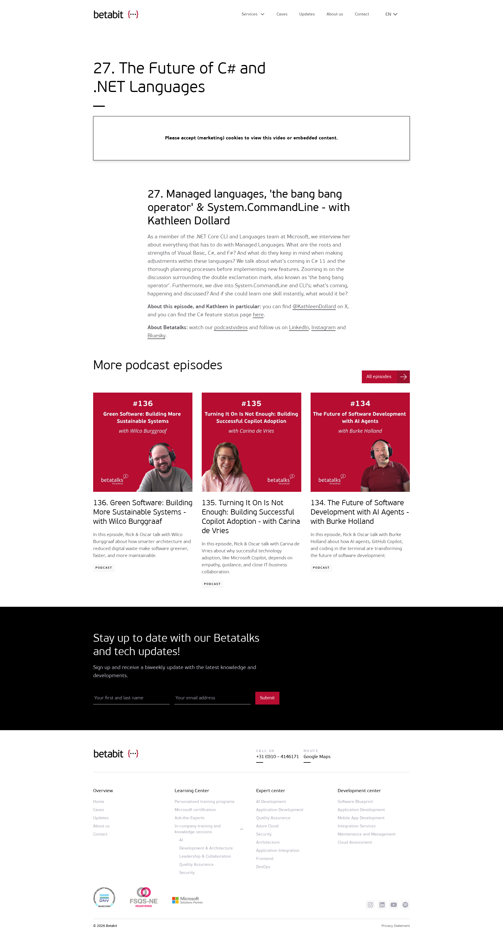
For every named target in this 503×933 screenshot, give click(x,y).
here (258, 315)
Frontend (264, 859)
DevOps (263, 867)
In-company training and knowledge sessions (198, 829)
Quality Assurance (196, 865)
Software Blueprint (355, 802)
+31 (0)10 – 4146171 (277, 757)
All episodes (378, 377)
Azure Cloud (267, 826)
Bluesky (156, 336)
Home (98, 802)
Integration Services (357, 826)
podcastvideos (231, 328)
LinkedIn (299, 328)
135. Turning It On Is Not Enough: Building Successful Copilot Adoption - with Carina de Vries (251, 517)
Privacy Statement (396, 926)
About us (335, 14)
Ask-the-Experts (190, 818)
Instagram (323, 328)
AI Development (271, 802)
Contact (362, 14)
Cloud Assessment (355, 842)
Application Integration (278, 851)
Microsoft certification (195, 810)
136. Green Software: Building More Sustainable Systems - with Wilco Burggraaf (142, 512)
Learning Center (192, 791)
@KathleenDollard (314, 307)
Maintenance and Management (367, 834)
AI (181, 840)
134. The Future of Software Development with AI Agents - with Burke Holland (360, 512)
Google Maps (317, 757)
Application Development (279, 810)
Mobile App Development (361, 818)
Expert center (270, 791)
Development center (359, 791)
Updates (307, 14)
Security (187, 873)
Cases (282, 14)
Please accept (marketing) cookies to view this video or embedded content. (251, 138)
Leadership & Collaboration (205, 856)
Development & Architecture (206, 848)
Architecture (268, 842)
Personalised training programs (205, 802)
